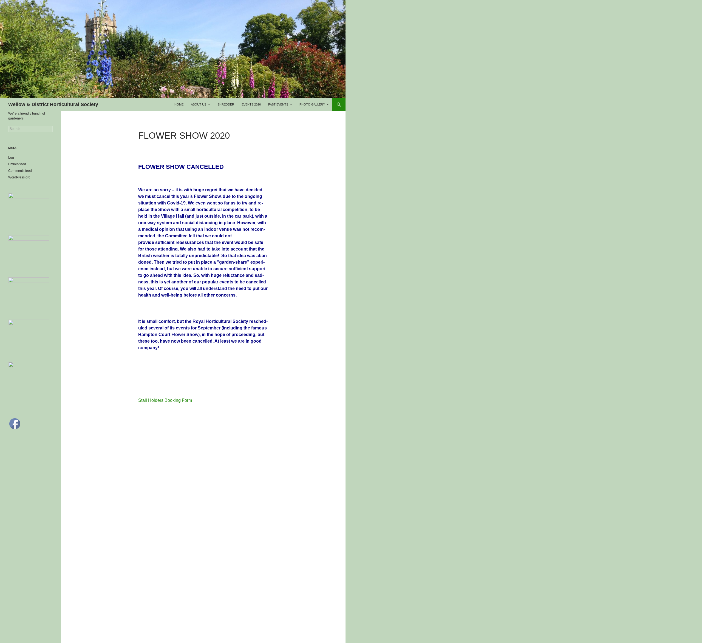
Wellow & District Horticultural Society (53, 104)
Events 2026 (251, 104)
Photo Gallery (312, 104)
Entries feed (17, 164)
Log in (13, 158)
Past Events (278, 104)
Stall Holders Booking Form (165, 400)
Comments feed (20, 171)
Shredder (225, 104)
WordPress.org (19, 177)
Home (178, 104)
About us (198, 104)
